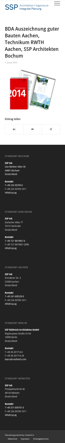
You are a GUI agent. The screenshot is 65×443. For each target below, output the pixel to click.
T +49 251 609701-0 (14, 407)
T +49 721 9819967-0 (15, 240)
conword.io (29, 435)
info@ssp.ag (11, 192)
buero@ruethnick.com (15, 359)
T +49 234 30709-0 (14, 185)
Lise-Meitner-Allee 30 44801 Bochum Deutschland (15, 170)
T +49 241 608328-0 (14, 296)
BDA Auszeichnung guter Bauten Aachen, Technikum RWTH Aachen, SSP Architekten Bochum (32, 42)
